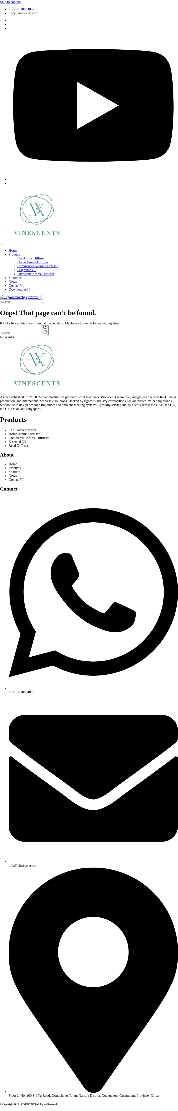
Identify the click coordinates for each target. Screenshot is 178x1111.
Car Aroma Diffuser (31, 258)
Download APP (19, 289)
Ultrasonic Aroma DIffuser (35, 274)
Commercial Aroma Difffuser (37, 266)
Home (13, 250)
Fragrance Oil (26, 270)
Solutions (15, 278)
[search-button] (42, 302)
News (13, 281)
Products (15, 254)
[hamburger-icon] (1, 244)
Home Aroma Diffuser (32, 262)
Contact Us (16, 285)
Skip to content (10, 2)
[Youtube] (93, 179)
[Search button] (45, 330)
